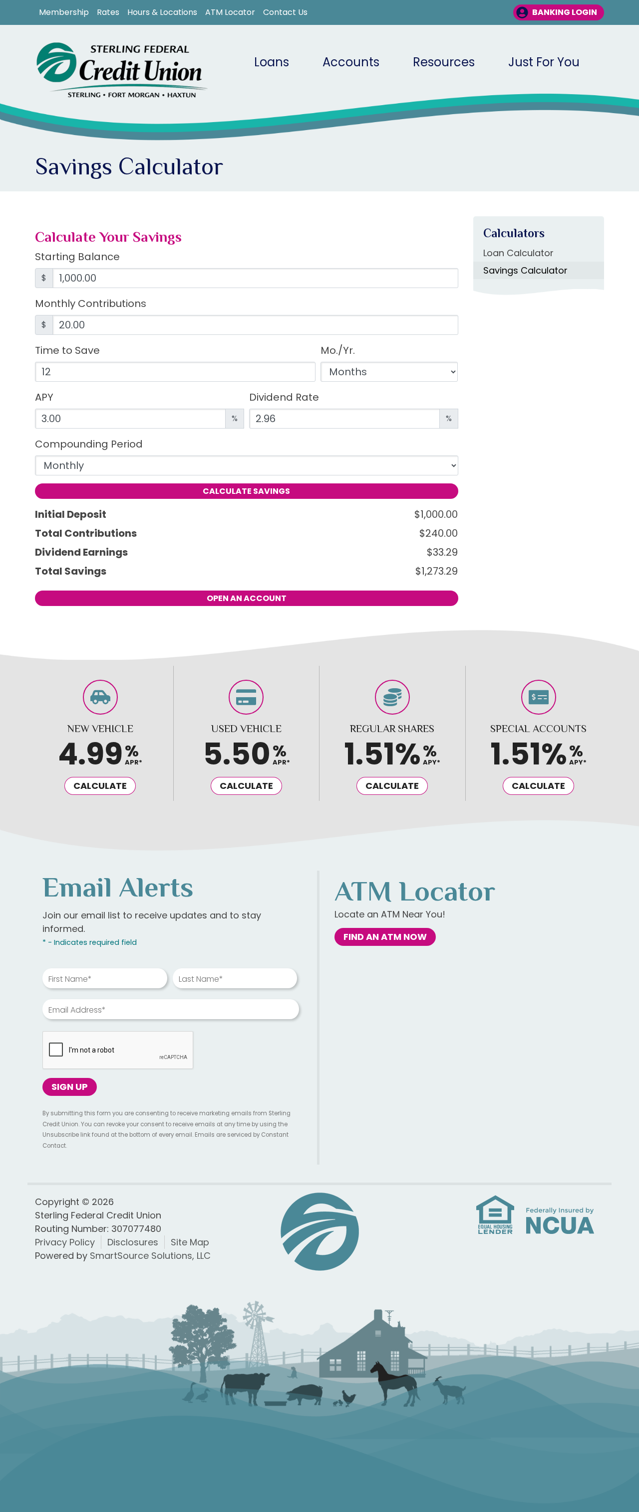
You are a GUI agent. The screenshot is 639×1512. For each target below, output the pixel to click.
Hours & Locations (162, 12)
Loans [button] (271, 62)
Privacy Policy (65, 1242)
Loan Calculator (518, 253)
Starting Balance (77, 257)
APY (44, 397)
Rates (108, 12)
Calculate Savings (246, 491)
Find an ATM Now (385, 936)
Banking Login (564, 12)
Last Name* (201, 979)
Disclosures (132, 1242)
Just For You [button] (544, 62)
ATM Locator (230, 12)
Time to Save (67, 350)
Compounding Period (89, 444)
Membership (64, 12)
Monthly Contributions (90, 303)
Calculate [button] (100, 785)
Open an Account (247, 598)
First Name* (70, 979)
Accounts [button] (350, 62)
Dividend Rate (284, 397)
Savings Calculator (525, 270)
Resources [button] (444, 62)
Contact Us (285, 12)
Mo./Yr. (337, 350)
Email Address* (77, 1010)
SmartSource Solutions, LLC (150, 1255)
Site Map (190, 1242)
